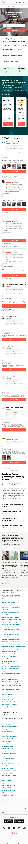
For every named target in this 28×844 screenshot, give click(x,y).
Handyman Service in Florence (9, 739)
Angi (21, 562)
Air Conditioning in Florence (8, 792)
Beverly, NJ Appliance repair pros (10, 661)
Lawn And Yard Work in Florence (10, 726)
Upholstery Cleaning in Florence (9, 785)
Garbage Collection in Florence (9, 736)
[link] (4, 119)
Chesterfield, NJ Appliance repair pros (11, 666)
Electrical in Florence (7, 697)
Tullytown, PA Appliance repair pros (10, 612)
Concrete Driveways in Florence (9, 770)
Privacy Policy (17, 837)
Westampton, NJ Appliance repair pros (11, 641)
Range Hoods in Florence (8, 706)
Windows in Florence (7, 773)
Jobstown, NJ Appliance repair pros (10, 668)
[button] (4, 166)
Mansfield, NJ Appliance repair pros (10, 634)
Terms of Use (10, 837)
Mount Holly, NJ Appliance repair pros (11, 644)
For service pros (5, 805)
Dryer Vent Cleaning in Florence (9, 704)
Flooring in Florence (6, 751)
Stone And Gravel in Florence (9, 775)
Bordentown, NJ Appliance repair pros (11, 607)
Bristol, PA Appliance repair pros (10, 614)
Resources (4, 808)
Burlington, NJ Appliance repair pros (11, 617)
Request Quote (14, 171)
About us (4, 812)
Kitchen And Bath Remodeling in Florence (12, 702)
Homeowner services (6, 801)
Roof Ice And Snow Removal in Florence (11, 778)
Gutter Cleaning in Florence (8, 795)
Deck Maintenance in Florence (9, 753)
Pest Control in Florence (7, 746)
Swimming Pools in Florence (8, 729)
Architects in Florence (7, 780)
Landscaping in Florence (8, 758)
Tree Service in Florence (7, 748)
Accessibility (14, 839)
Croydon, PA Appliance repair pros (10, 622)
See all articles (7, 548)
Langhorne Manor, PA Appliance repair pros (12, 654)
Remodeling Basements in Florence (10, 763)
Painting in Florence (6, 743)
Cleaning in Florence (7, 731)
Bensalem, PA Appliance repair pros (10, 624)
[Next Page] (25, 468)
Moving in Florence (6, 734)
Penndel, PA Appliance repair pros (10, 656)
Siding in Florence (6, 756)
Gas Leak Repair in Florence (8, 699)
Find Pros (14, 30)
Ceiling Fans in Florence (7, 768)
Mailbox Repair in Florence (8, 788)
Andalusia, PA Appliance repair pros (10, 639)
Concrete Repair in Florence (8, 761)
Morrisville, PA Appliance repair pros (11, 629)
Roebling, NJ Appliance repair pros (10, 602)
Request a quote (8, 123)
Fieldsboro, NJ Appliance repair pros (11, 605)
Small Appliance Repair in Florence (10, 689)
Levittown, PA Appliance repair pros (10, 610)
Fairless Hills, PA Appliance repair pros (11, 619)
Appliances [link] (4, 6)
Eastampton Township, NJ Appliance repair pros (13, 646)
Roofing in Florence (6, 724)
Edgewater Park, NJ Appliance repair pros (12, 659)
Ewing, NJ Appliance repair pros (9, 671)
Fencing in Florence (6, 741)
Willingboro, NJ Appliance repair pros (11, 663)
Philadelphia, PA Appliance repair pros (11, 673)
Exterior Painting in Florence (8, 790)
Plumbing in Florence (7, 694)
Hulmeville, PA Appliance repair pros (11, 651)
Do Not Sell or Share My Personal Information (14, 841)
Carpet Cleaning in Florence (8, 783)
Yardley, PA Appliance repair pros (10, 627)
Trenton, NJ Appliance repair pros (10, 632)
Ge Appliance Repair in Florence (9, 692)
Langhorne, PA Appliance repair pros (11, 649)
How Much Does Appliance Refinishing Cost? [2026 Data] (9, 566)
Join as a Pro (18, 2)
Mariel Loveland (6, 562)
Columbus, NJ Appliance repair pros (10, 636)
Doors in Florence (6, 765)
